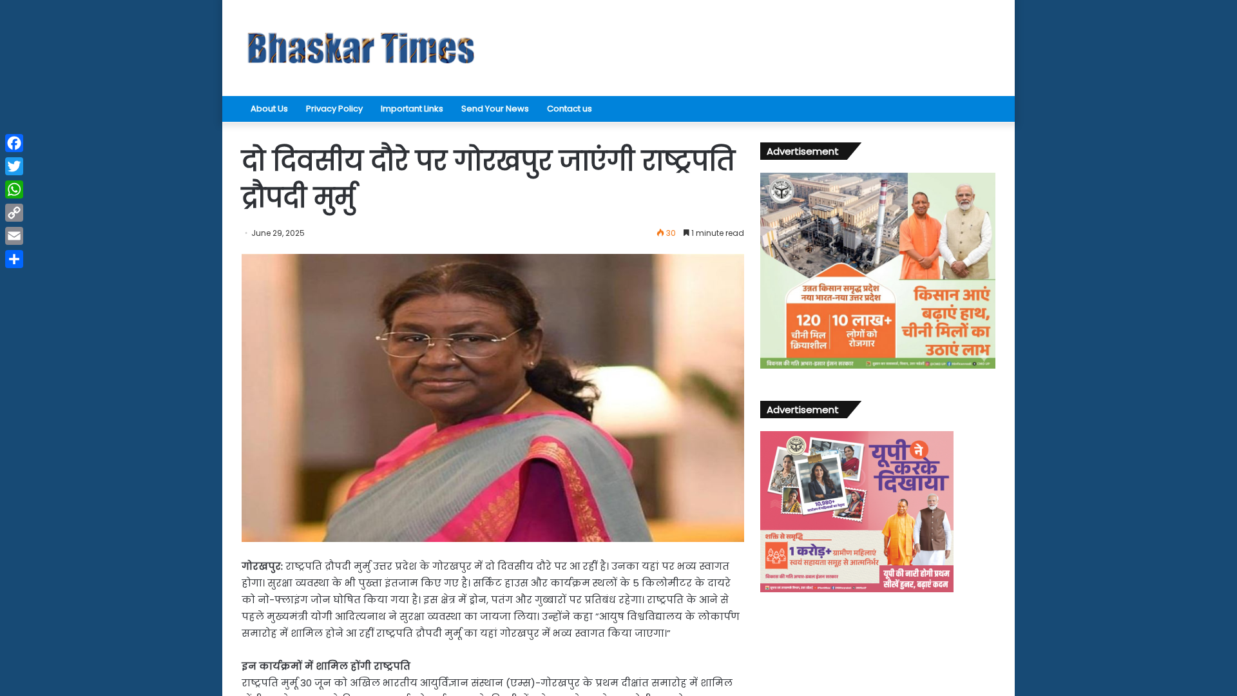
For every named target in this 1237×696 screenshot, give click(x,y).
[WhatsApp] (14, 189)
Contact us (569, 108)
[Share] (14, 259)
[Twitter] (14, 166)
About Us (269, 108)
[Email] (14, 235)
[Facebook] (14, 143)
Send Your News (495, 108)
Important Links (412, 108)
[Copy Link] (14, 212)
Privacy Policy (334, 108)
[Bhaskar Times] (361, 48)
